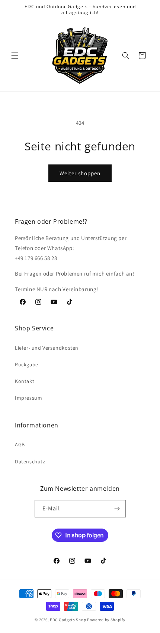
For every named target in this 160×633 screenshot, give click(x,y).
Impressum (28, 397)
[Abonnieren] (117, 508)
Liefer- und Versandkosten (47, 347)
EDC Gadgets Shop (68, 619)
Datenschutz (30, 461)
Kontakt (24, 381)
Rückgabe (26, 364)
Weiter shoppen (80, 173)
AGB (20, 444)
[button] (15, 55)
